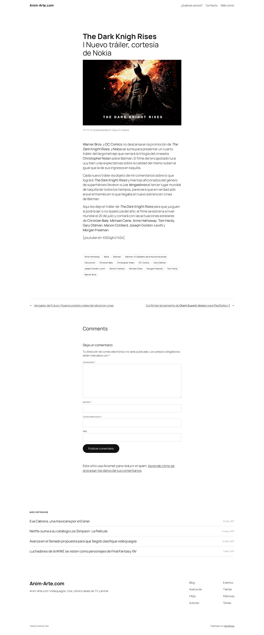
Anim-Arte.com (42, 5)
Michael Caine (136, 268)
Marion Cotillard (117, 268)
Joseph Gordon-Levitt (94, 268)
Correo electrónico (92, 416)
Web (85, 431)
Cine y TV (116, 129)
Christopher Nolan (125, 262)
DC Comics (144, 262)
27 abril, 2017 (228, 541)
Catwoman (89, 262)
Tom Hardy (172, 268)
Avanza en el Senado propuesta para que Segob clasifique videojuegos (83, 541)
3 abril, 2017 (228, 551)
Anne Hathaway (92, 256)
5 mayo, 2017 (228, 531)
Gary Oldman (160, 262)
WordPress (229, 625)
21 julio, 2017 (228, 521)
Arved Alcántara (101, 129)
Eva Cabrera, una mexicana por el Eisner (60, 521)
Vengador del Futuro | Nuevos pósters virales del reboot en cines (74, 305)
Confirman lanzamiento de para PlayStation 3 (188, 305)
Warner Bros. (90, 274)
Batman (117, 256)
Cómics (125, 129)
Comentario (89, 362)
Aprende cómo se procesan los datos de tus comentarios (128, 468)
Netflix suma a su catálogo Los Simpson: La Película (68, 531)
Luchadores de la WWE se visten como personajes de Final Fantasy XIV (83, 551)
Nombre (87, 402)
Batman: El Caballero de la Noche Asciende (145, 256)
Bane (106, 256)
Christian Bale (106, 262)
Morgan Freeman (155, 268)
